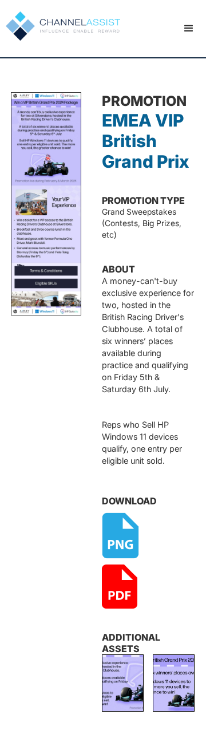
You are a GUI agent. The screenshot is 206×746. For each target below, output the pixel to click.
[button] (189, 28)
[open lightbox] (123, 683)
